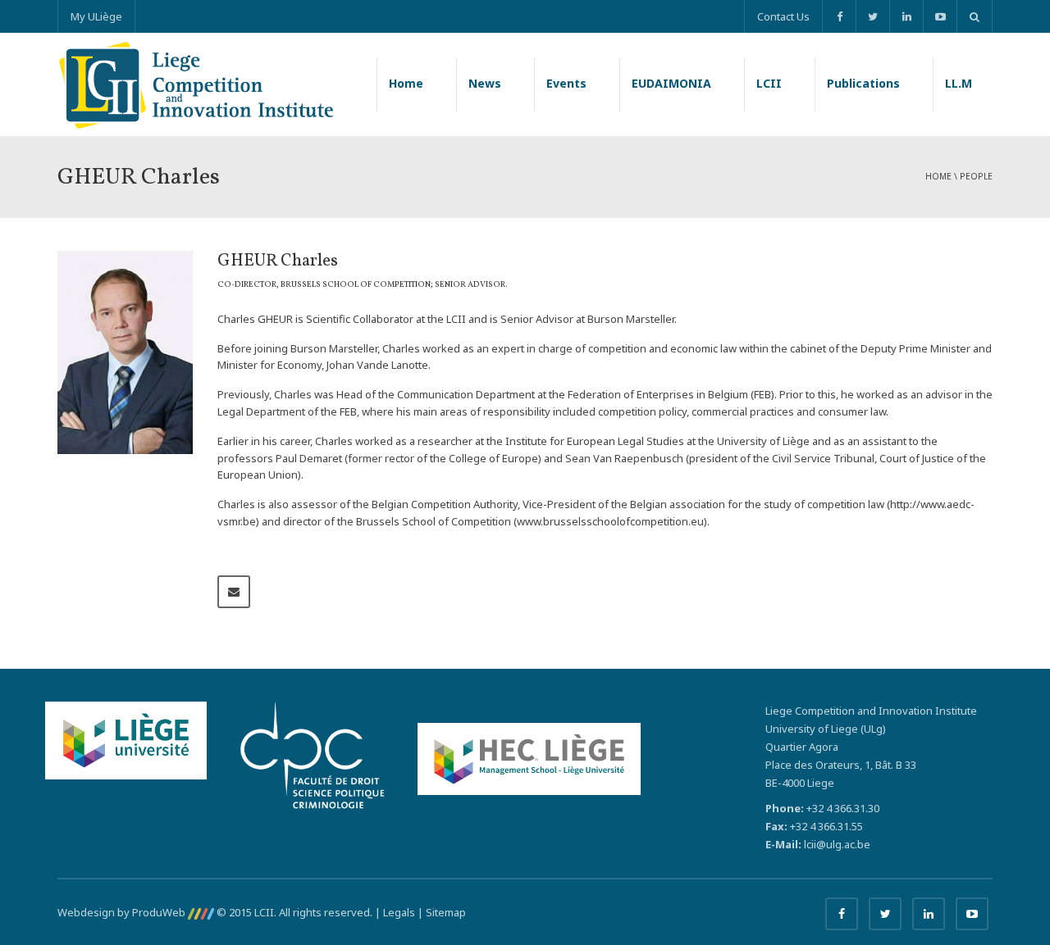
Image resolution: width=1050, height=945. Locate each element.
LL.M (958, 83)
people (976, 176)
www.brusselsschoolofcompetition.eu (610, 521)
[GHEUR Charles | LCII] (195, 83)
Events (566, 83)
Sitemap (446, 912)
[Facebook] (839, 16)
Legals (399, 912)
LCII (769, 83)
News (484, 83)
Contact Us (783, 16)
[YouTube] (939, 16)
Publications (863, 83)
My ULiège (96, 16)
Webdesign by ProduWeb (122, 912)
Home (406, 83)
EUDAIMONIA (671, 83)
